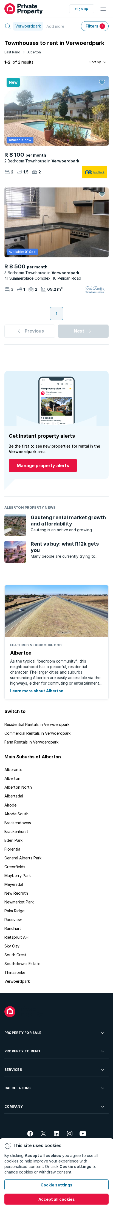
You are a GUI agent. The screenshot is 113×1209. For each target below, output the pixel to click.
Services (13, 1070)
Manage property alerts (43, 465)
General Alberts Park (22, 858)
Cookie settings (56, 1185)
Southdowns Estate (22, 963)
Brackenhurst (16, 831)
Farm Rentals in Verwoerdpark (31, 742)
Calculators (17, 1088)
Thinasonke (14, 972)
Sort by (95, 62)
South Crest (15, 954)
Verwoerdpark (17, 981)
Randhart (12, 928)
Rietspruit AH (16, 937)
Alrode (10, 805)
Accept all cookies (56, 1199)
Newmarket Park (19, 902)
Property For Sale (22, 1033)
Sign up (81, 9)
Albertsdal (13, 796)
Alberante (13, 769)
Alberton (34, 52)
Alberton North (18, 787)
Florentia (12, 849)
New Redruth (16, 893)
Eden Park (13, 840)
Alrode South (16, 814)
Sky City (11, 946)
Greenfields (14, 866)
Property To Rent (22, 1051)
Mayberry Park (17, 875)
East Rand (12, 52)
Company (13, 1106)
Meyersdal (13, 884)
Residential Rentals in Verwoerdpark (36, 724)
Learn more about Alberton (36, 690)
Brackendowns (17, 822)
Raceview (13, 919)
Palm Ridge (14, 910)
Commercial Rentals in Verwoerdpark (37, 733)
